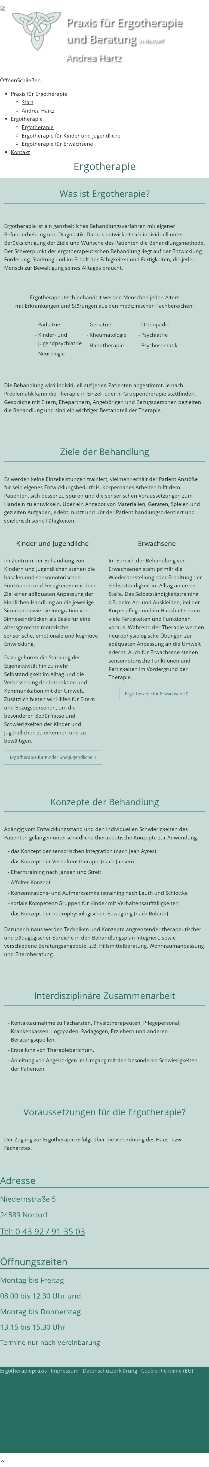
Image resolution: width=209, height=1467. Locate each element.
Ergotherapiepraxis (23, 1370)
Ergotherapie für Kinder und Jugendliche (71, 135)
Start (27, 102)
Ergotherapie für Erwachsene (57, 143)
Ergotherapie (38, 127)
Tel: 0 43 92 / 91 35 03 (42, 1231)
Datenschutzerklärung (110, 1370)
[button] (20, 80)
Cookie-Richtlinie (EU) (167, 1370)
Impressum (65, 1370)
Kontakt (20, 152)
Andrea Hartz (38, 110)
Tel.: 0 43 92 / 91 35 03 (43, 1435)
